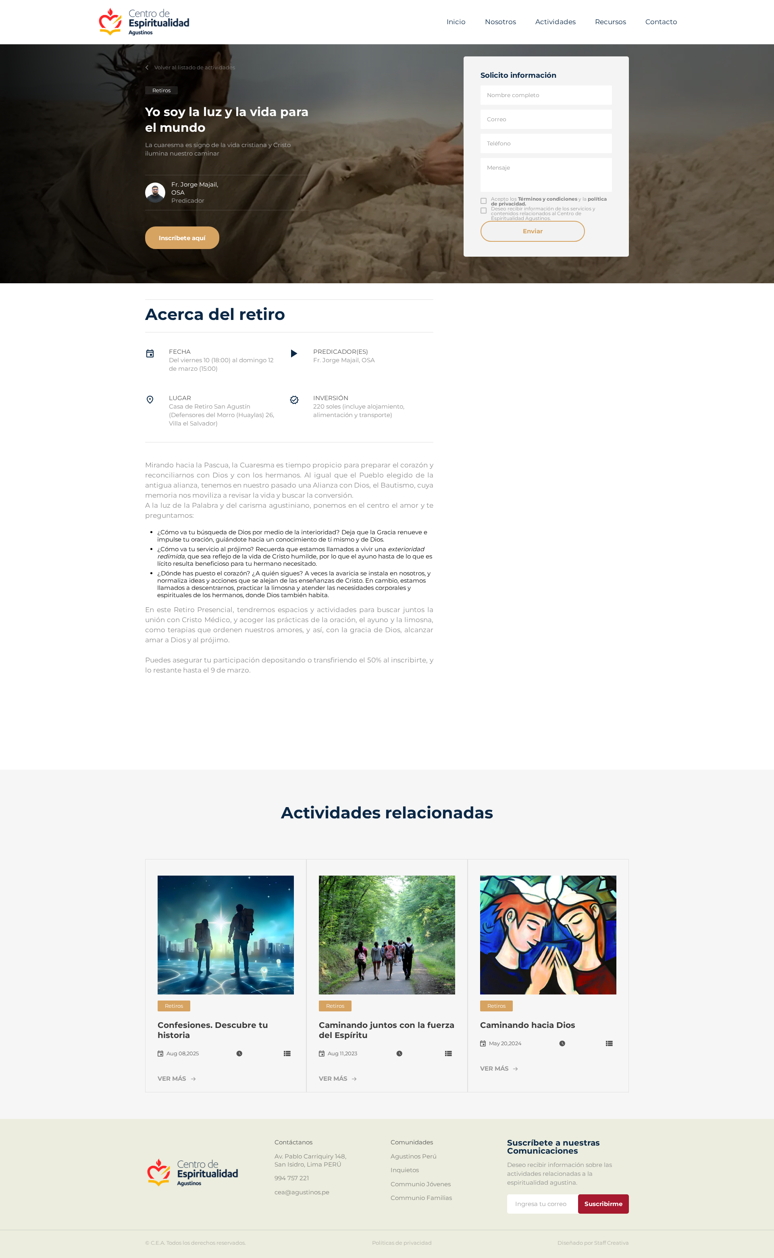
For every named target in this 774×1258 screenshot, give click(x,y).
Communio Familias (421, 1198)
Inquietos (405, 1170)
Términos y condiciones (547, 199)
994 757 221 (292, 1178)
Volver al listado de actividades (194, 67)
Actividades (555, 22)
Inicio (456, 22)
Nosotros (500, 22)
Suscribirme (603, 1204)
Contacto (661, 22)
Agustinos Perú (414, 1156)
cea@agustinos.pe (302, 1192)
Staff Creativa (611, 1242)
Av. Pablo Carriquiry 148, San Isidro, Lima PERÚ (310, 1160)
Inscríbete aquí (182, 238)
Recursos (610, 22)
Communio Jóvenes (421, 1184)
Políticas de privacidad (402, 1243)
